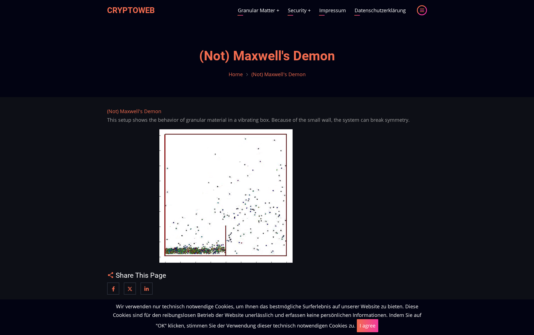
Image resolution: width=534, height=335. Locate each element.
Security (299, 10)
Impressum (332, 10)
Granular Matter (258, 10)
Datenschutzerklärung (380, 10)
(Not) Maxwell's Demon (267, 55)
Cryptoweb (131, 10)
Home (236, 74)
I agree (367, 325)
